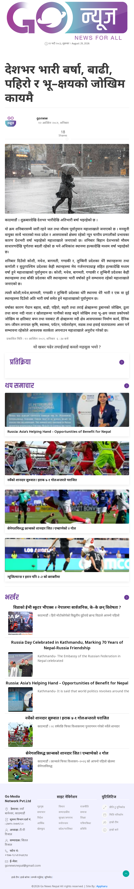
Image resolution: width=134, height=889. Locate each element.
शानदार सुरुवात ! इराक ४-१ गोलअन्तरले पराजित (42, 480)
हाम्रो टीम (113, 822)
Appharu (101, 886)
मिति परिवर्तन (116, 815)
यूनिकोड (48, 877)
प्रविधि (83, 828)
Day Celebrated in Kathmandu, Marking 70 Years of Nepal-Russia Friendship (67, 644)
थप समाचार (19, 386)
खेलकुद (41, 828)
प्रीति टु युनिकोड (117, 807)
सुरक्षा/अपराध (66, 817)
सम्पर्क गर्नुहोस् (37, 877)
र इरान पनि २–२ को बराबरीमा (33, 577)
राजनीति (84, 806)
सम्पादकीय (64, 812)
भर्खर (12, 597)
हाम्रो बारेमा (25, 877)
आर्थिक (40, 823)
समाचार (41, 812)
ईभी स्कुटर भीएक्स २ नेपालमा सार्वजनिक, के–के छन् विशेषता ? (67, 607)
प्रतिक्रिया (20, 362)
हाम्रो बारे (113, 830)
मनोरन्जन (63, 823)
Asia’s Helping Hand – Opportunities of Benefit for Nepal (59, 431)
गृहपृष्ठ (40, 806)
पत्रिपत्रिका (85, 823)
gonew (42, 118)
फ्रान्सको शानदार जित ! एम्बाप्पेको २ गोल (41, 528)
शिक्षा (83, 817)
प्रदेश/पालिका (66, 828)
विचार (62, 806)
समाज (83, 812)
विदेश (40, 817)
